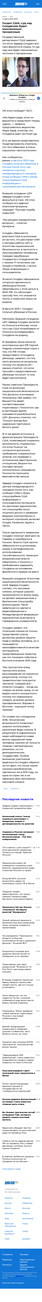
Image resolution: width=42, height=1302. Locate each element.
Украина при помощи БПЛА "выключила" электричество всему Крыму (17, 1044)
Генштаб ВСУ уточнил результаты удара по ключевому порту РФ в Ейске (18, 881)
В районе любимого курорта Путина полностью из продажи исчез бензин (18, 1159)
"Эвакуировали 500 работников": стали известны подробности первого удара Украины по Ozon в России (18, 1059)
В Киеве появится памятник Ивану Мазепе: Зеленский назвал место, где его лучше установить (17, 983)
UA (37, 4)
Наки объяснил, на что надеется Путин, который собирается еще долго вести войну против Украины (18, 999)
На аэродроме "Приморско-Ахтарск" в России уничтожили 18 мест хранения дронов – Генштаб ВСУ (18, 939)
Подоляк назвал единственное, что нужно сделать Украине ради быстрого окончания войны (17, 895)
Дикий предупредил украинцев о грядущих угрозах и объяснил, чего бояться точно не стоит (16, 1030)
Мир (11, 16)
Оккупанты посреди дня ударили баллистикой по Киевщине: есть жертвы (16, 953)
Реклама (24, 1254)
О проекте (7, 1254)
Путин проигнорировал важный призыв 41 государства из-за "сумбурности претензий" (16, 1087)
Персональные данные (27, 1261)
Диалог (4, 16)
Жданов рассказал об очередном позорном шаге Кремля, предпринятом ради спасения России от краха (18, 867)
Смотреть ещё (11, 1169)
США (5, 788)
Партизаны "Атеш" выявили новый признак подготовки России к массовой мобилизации (17, 1015)
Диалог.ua (19, 1276)
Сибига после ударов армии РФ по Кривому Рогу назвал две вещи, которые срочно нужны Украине (18, 1144)
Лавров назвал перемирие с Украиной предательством (18, 807)
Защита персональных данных (27, 1267)
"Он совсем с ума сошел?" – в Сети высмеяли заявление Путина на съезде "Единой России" (18, 851)
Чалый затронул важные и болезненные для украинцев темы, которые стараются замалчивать (18, 924)
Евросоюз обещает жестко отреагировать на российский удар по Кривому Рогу (19, 1130)
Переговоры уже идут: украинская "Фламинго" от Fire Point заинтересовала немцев (17, 968)
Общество (15, 788)
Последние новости (17, 799)
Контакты (7, 1265)
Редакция (7, 1260)
